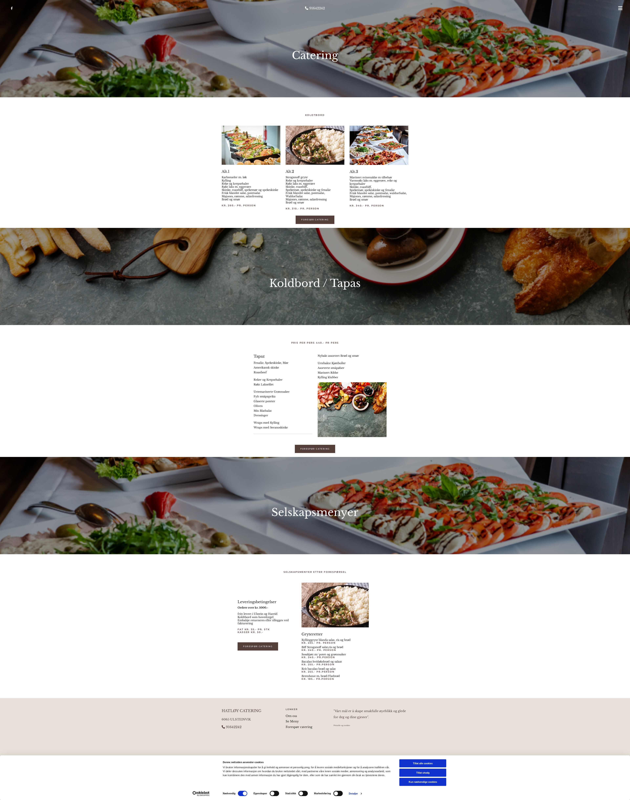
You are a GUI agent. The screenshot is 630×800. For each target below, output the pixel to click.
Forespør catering (299, 727)
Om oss (291, 716)
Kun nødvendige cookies (423, 781)
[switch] (274, 793)
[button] (521, 8)
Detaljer (353, 793)
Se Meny (292, 721)
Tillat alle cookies (423, 763)
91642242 (315, 8)
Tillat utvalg (423, 772)
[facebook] (11, 8)
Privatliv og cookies (342, 725)
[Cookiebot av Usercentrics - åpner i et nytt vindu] (201, 793)
